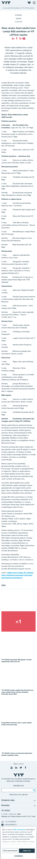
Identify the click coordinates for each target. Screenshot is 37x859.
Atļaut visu (27, 850)
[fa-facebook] (16, 38)
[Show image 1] (18, 601)
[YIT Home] (5, 2)
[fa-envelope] (24, 38)
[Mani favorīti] (29, 3)
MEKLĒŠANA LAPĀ (18, 786)
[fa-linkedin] (13, 38)
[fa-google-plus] (20, 38)
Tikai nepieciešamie (10, 850)
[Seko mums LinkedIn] (16, 767)
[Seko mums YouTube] (11, 767)
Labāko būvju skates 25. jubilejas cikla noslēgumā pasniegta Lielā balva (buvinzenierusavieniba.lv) (17, 575)
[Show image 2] (18, 621)
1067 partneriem (19, 829)
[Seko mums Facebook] (25, 767)
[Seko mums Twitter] (20, 767)
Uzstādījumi (18, 856)
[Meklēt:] (33, 790)
